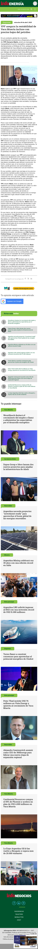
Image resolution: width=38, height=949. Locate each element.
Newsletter (19, 917)
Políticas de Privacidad (19, 932)
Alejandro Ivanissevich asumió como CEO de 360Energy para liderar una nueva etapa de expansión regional (20, 378)
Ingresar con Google (14, 301)
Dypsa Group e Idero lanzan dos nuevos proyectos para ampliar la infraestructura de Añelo (20, 330)
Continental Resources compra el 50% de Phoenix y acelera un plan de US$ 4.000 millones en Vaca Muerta (21, 386)
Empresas (7, 22)
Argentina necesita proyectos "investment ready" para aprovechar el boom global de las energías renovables (22, 338)
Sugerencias (19, 911)
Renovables (8, 506)
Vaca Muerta (8, 410)
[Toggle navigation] (35, 9)
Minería (7, 555)
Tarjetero (19, 914)
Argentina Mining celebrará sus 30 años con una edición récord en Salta (21, 345)
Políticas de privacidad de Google (12, 939)
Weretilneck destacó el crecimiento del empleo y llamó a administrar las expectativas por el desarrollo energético (22, 322)
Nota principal (9, 602)
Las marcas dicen (10, 459)
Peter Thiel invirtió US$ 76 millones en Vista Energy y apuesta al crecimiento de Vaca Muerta (21, 369)
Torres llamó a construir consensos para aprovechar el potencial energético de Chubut (21, 361)
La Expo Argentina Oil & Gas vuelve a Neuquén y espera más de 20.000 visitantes (21, 393)
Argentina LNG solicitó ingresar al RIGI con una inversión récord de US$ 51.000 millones (21, 353)
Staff (19, 920)
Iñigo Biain (27, 935)
